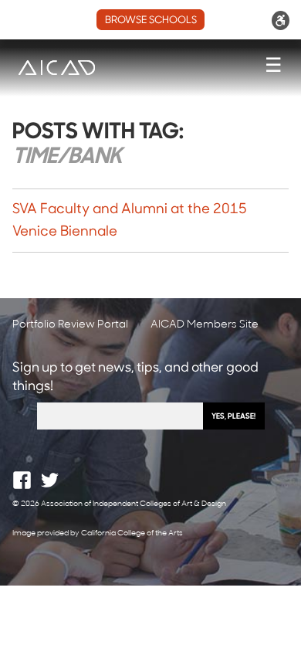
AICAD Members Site (204, 325)
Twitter (49, 480)
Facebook (22, 480)
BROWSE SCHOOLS (151, 20)
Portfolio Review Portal (70, 325)
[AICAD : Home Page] (56, 67)
